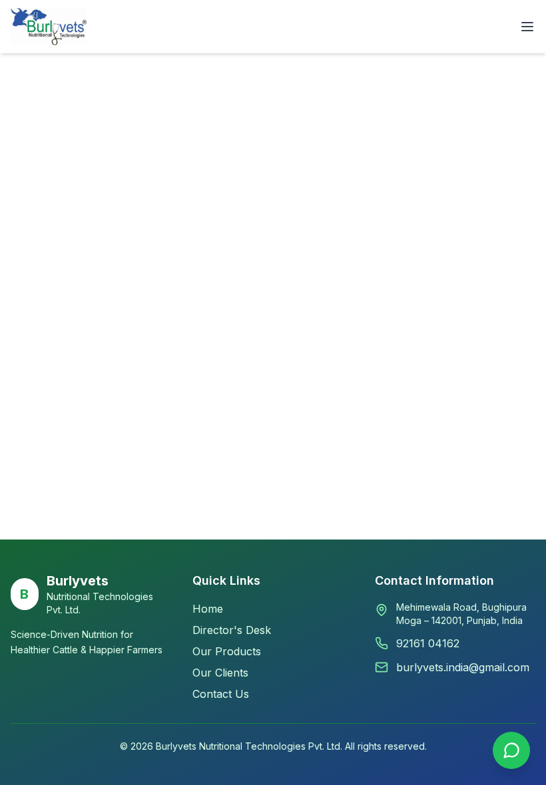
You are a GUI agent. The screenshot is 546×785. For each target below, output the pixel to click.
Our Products (226, 651)
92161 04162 (427, 643)
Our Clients (220, 672)
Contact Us (220, 694)
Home (207, 608)
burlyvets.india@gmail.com (462, 667)
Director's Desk (231, 630)
